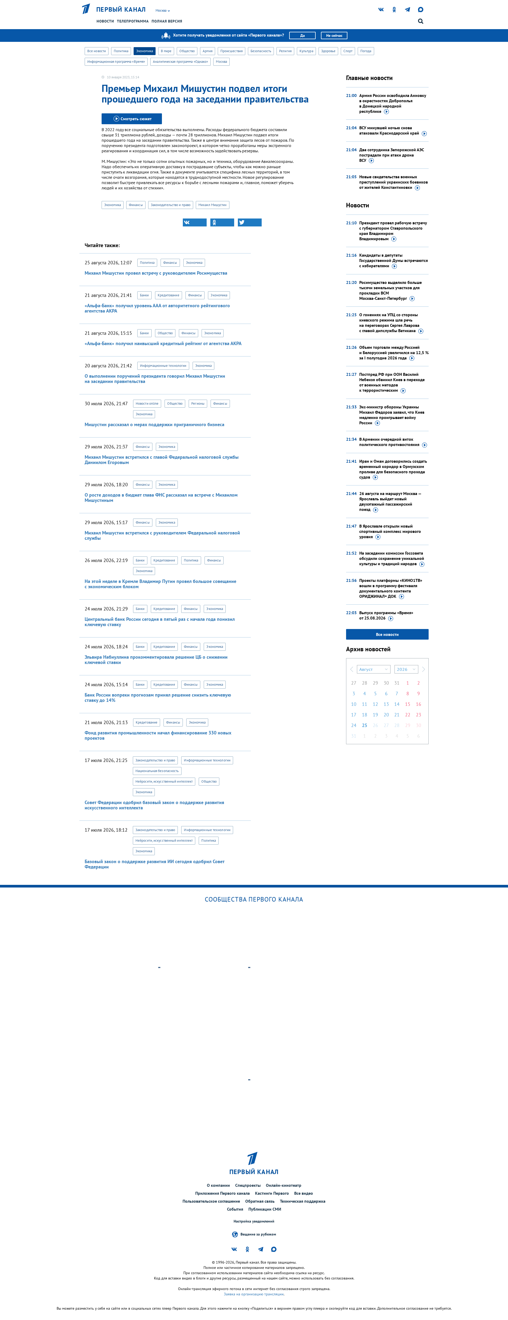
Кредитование (168, 295)
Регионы (198, 403)
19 (375, 715)
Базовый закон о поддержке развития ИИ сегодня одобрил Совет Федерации (154, 864)
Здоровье (328, 51)
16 (418, 704)
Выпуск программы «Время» (386, 615)
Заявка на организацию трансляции (254, 1294)
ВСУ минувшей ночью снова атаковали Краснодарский (389, 130)
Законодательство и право (170, 205)
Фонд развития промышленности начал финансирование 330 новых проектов (158, 735)
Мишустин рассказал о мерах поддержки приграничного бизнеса (154, 424)
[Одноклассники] (222, 222)
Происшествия (231, 51)
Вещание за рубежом (258, 1234)
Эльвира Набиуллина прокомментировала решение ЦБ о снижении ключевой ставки (156, 659)
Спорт (347, 51)
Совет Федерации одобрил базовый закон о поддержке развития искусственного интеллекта (154, 805)
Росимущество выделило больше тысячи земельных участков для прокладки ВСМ (390, 290)
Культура (306, 51)
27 (353, 683)
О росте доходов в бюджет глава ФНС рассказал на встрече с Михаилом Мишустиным (161, 497)
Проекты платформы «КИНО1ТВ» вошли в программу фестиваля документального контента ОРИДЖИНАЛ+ (390, 588)
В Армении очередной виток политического (389, 441)
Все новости (96, 51)
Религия (285, 51)
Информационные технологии (163, 365)
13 (386, 704)
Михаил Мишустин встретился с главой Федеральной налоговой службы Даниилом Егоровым (162, 459)
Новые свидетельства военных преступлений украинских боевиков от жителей (393, 182)
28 (364, 683)
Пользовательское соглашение (211, 1201)
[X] (250, 222)
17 (353, 715)
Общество (187, 51)
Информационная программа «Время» (116, 61)
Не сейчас (334, 35)
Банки (144, 295)
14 (397, 704)
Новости (105, 21)
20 (386, 715)
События (235, 1209)
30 (386, 683)
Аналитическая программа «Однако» (180, 61)
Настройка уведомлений (254, 1221)
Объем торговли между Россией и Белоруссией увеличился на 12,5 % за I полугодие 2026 (394, 352)
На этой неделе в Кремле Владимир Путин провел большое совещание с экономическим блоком (160, 584)
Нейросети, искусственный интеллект (164, 781)
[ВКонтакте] (195, 222)
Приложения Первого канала (222, 1193)
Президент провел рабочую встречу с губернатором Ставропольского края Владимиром (393, 230)
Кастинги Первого (272, 1193)
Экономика (144, 51)
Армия (207, 51)
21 (397, 715)
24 (353, 725)
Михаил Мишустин (212, 205)
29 (375, 683)
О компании (218, 1185)
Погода (365, 51)
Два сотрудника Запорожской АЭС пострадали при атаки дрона (391, 155)
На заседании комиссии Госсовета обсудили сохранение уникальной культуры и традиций (391, 558)
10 (353, 704)
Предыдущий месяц (351, 669)
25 (364, 725)
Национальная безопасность (157, 771)
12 (375, 704)
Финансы (136, 205)
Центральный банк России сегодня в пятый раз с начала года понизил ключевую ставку (160, 621)
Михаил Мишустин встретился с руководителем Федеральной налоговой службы (162, 535)
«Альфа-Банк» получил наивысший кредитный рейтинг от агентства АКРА (163, 343)
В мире (166, 51)
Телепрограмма (133, 21)
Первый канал (121, 9)
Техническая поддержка (302, 1201)
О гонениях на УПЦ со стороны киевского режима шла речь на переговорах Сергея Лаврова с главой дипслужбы (389, 322)
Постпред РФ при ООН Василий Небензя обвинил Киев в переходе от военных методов (392, 382)
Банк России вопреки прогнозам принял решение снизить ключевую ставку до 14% (158, 697)
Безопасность (261, 51)
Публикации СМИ (264, 1209)
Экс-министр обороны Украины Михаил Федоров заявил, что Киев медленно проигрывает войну (391, 414)
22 (407, 715)
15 (407, 704)
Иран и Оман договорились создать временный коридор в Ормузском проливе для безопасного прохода (393, 469)
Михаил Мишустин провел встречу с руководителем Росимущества (156, 273)
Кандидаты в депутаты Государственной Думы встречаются (393, 260)
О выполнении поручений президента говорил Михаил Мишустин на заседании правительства (155, 378)
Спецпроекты (248, 1185)
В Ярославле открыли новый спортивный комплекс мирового (390, 531)
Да (302, 35)
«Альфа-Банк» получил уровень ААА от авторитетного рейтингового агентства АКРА (157, 308)
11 (364, 704)
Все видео (303, 1193)
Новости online (147, 403)
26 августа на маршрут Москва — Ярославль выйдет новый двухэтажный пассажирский (390, 501)
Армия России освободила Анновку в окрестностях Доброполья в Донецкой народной (392, 103)
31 (397, 683)
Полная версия (167, 21)
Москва (221, 61)
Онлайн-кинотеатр (283, 1185)
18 (364, 715)
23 (418, 715)
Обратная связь (260, 1201)
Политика (121, 51)
